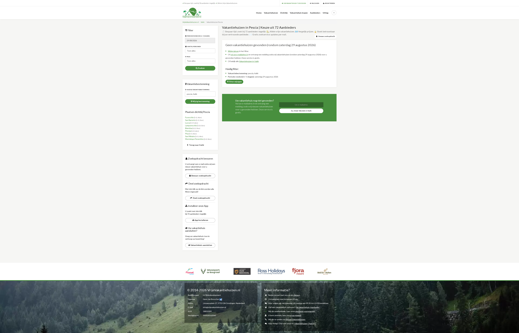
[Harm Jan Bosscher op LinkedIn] (220, 299)
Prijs (188, 56)
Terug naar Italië (196, 145)
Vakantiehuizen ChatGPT (305, 323)
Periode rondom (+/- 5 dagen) (198, 36)
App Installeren (201, 220)
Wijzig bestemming (200, 101)
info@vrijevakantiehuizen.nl (214, 307)
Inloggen (315, 3)
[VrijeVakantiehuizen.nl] (197, 13)
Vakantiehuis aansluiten (201, 245)
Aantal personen (194, 46)
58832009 (207, 311)
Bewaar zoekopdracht (201, 175)
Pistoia (188, 131)
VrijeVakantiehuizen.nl (190, 22)
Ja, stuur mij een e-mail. (301, 110)
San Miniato (190, 136)
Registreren (330, 3)
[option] (195, 271)
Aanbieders (315, 13)
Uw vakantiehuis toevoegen (307, 307)
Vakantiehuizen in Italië (249, 61)
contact (296, 295)
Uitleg (325, 13)
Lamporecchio (191, 125)
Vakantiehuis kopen (299, 13)
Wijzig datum (233, 51)
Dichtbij (283, 13)
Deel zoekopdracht (201, 198)
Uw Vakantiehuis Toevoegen (294, 3)
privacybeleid (295, 315)
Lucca (187, 123)
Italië (202, 22)
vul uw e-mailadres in (239, 54)
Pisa (187, 133)
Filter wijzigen (235, 81)
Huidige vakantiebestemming (197, 89)
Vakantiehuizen (271, 13)
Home (259, 13)
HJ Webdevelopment (212, 295)
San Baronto (190, 120)
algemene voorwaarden (305, 311)
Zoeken (201, 68)
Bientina (188, 128)
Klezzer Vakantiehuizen (295, 319)
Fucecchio (189, 117)
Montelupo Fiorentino (194, 139)
